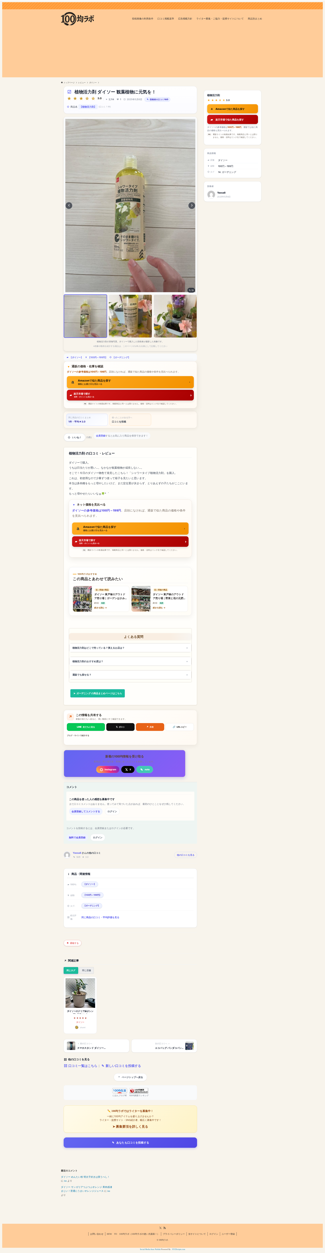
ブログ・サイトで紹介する (78, 735)
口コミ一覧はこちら (82, 1066)
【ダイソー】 (76, 357)
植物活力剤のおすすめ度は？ (87, 661)
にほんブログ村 (120, 1095)
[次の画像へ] (191, 205)
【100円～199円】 (97, 357)
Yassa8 (77, 852)
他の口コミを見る (185, 855)
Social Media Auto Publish (150, 1249)
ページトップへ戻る (132, 1077)
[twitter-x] (160, 1227)
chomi (82, 1027)
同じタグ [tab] (71, 970)
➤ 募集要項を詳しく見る (130, 1126)
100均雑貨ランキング (139, 1095)
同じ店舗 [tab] (86, 970)
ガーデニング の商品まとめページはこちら (99, 693)
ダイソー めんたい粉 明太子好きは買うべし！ (85, 1177)
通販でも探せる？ (81, 674)
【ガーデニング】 (121, 357)
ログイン (112, 811)
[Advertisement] (162, 53)
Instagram (110, 769)
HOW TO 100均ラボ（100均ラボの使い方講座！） (133, 1234)
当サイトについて (197, 1234)
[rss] (164, 1227)
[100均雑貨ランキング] (138, 1090)
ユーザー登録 (228, 1234)
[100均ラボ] (77, 19)
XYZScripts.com (178, 1249)
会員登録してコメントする (86, 811)
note (147, 769)
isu (65, 1181)
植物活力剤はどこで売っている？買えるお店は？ (98, 647)
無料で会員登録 (77, 837)
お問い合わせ (96, 1234)
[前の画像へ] (68, 205)
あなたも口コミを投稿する (132, 1142)
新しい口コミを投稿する (123, 1066)
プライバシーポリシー (174, 1234)
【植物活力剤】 (88, 106)
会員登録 (100, 435)
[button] (85, 316)
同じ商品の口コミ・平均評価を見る (100, 917)
